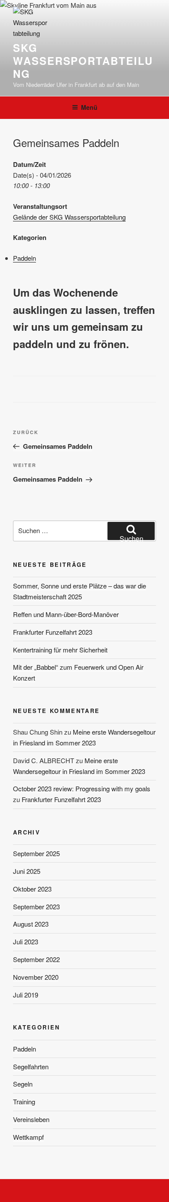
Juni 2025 (26, 871)
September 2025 (36, 853)
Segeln (22, 1083)
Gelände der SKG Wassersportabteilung (69, 216)
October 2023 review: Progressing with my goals (81, 788)
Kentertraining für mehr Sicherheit (60, 649)
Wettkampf (28, 1136)
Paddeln (24, 257)
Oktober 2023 (32, 888)
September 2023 (36, 906)
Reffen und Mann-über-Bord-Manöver (66, 614)
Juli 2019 (25, 994)
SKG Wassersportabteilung (83, 60)
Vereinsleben (31, 1119)
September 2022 (36, 959)
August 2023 (31, 923)
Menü (89, 107)
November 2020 (35, 976)
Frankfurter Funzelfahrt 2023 (52, 631)
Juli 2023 (25, 941)
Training (24, 1101)
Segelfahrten (31, 1066)
